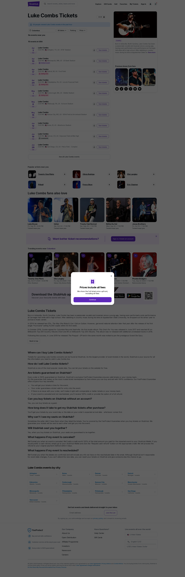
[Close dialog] (111, 276)
